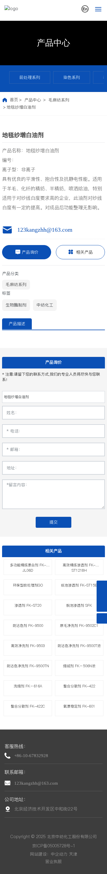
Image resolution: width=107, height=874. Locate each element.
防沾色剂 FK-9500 (28, 625)
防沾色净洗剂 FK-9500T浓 (79, 645)
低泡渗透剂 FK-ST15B (79, 585)
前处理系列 (30, 77)
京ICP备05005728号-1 (53, 846)
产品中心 (53, 43)
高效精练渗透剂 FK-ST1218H (79, 567)
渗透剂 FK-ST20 (28, 605)
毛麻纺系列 (58, 100)
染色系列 (71, 77)
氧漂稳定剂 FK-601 (79, 706)
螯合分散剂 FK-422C (28, 706)
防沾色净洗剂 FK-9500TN (28, 665)
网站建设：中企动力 (48, 854)
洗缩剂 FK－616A (28, 686)
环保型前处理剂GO (28, 585)
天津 (73, 854)
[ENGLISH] (85, 9)
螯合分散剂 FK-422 (79, 686)
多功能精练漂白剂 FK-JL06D (28, 567)
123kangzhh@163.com (45, 229)
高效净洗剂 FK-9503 (28, 645)
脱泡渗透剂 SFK (79, 605)
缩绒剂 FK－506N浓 (79, 665)
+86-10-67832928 (31, 755)
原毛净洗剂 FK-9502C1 (79, 625)
